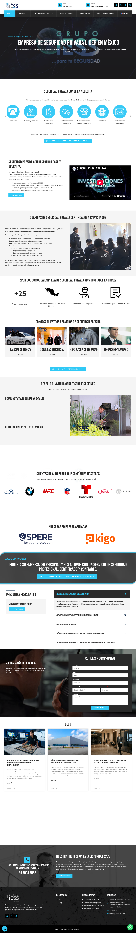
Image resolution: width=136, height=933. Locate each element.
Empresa (104, 687)
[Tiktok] (125, 5)
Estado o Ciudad (78, 687)
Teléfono (75, 680)
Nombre (75, 665)
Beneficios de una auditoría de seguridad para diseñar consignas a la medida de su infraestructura (23, 762)
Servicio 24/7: (67, 4)
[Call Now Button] (4, 929)
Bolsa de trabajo (66, 14)
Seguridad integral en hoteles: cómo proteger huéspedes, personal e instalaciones (110, 761)
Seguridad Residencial (52, 350)
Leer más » (10, 783)
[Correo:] (88, 5)
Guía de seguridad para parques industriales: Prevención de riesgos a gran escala (66, 761)
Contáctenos (85, 14)
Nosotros (22, 14)
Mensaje (75, 694)
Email (74, 672)
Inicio (9, 14)
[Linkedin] (130, 5)
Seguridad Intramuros (116, 350)
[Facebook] (116, 5)
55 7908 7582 (67, 6)
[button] (5, 116)
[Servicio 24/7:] (60, 5)
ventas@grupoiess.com (99, 6)
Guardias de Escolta (20, 350)
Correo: (93, 4)
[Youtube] (7, 916)
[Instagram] (121, 5)
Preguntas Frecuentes (105, 14)
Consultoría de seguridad (84, 350)
